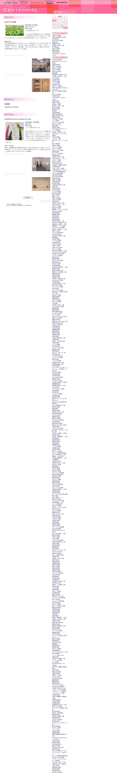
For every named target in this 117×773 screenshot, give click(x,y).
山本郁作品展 (55, 216)
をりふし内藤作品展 (57, 504)
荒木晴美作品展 (56, 262)
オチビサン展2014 (56, 676)
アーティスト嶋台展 (57, 147)
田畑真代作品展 (56, 43)
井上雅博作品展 (56, 592)
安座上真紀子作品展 (57, 175)
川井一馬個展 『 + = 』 (57, 497)
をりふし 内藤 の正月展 (58, 555)
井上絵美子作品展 (56, 476)
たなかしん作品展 (56, 727)
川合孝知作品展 (56, 96)
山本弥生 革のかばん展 (57, 747)
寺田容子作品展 (56, 609)
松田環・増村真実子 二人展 (59, 617)
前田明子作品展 (56, 410)
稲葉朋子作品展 (56, 379)
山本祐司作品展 (56, 397)
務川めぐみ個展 (56, 639)
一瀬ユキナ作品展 (56, 518)
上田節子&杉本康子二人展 (58, 184)
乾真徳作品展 (55, 640)
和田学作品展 (55, 217)
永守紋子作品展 (56, 81)
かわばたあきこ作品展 (57, 280)
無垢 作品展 (55, 125)
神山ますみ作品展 (56, 71)
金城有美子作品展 (56, 767)
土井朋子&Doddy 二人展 (58, 156)
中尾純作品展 (55, 298)
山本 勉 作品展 (56, 464)
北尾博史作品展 (56, 277)
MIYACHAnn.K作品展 (57, 40)
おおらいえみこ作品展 (57, 150)
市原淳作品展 (55, 548)
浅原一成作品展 (56, 143)
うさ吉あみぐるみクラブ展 (58, 762)
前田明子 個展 (55, 586)
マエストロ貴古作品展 (57, 173)
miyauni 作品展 (56, 469)
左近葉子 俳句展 (56, 449)
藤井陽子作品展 (56, 349)
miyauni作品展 (55, 538)
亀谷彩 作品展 (56, 745)
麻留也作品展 (55, 331)
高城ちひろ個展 (56, 145)
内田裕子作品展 (56, 188)
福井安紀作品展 (56, 645)
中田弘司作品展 (56, 673)
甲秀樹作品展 (55, 556)
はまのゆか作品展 (56, 234)
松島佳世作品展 (56, 481)
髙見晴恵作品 (55, 466)
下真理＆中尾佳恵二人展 (58, 716)
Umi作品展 (54, 614)
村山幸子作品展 (56, 107)
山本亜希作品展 (56, 448)
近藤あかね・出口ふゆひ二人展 (59, 321)
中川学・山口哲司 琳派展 (58, 606)
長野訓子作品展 (56, 178)
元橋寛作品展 (55, 522)
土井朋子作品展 (56, 611)
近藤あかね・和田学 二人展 (59, 224)
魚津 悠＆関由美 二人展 (58, 533)
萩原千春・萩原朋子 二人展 (59, 229)
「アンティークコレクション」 (59, 759)
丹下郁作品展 (55, 47)
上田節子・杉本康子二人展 (58, 132)
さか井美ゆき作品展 (57, 678)
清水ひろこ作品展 (56, 124)
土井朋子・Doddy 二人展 (58, 105)
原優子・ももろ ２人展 (57, 514)
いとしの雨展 (55, 120)
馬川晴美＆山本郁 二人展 (58, 385)
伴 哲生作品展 (55, 438)
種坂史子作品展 (56, 482)
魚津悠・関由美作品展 (57, 474)
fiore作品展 (54, 303)
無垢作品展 (55, 73)
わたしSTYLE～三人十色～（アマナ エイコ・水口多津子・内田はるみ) (60, 369)
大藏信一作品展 (56, 102)
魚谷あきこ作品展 (56, 104)
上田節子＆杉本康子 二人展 (59, 489)
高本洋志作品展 (56, 749)
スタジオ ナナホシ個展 (57, 347)
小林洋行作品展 (56, 375)
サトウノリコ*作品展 (57, 153)
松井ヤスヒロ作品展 (57, 706)
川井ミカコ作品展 (56, 94)
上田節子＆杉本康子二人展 (58, 235)
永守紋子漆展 (55, 288)
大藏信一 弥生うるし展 (57, 596)
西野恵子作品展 (56, 624)
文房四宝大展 (55, 647)
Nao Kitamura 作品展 (57, 119)
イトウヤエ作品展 (56, 191)
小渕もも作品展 (56, 69)
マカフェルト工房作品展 (58, 472)
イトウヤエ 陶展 (56, 138)
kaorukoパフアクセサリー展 (59, 550)
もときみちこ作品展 (57, 313)
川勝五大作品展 (56, 486)
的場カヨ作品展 (56, 509)
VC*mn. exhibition (56, 415)
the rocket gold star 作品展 (58, 306)
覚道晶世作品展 (56, 769)
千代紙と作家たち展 (57, 163)
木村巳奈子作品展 (56, 471)
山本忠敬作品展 (56, 650)
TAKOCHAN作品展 (57, 59)
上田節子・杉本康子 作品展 (59, 433)
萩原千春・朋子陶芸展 (57, 713)
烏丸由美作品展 (56, 52)
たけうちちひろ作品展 (57, 290)
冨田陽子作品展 (56, 333)
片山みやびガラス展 (57, 551)
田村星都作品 (55, 576)
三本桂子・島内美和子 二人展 (59, 436)
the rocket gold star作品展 (58, 420)
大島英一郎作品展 (56, 180)
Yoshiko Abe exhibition (57, 247)
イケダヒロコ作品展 (57, 719)
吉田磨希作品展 (56, 563)
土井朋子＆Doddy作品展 (58, 254)
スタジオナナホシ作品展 (58, 122)
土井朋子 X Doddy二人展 (59, 507)
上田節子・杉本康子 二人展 (59, 76)
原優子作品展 (55, 50)
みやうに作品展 (56, 314)
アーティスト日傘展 (57, 630)
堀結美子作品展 (56, 632)
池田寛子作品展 (56, 64)
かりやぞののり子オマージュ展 (59, 652)
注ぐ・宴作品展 (56, 760)
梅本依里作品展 (56, 569)
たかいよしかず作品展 (57, 573)
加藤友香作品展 (56, 732)
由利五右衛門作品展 (57, 114)
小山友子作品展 (56, 574)
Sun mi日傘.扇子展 (56, 744)
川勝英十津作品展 (56, 699)
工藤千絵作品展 (56, 112)
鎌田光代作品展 (56, 109)
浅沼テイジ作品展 (56, 648)
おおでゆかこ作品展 (57, 211)
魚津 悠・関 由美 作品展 (59, 425)
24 (62, 26)
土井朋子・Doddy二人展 (58, 45)
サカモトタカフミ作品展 (58, 168)
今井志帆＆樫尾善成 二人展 (59, 458)
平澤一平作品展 (56, 599)
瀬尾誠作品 (55, 643)
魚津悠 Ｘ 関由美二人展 (58, 584)
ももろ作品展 (55, 78)
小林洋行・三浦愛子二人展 (58, 278)
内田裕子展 (55, 42)
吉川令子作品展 (56, 48)
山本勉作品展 (55, 579)
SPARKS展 (54, 186)
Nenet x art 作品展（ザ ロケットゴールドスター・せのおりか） (59, 752)
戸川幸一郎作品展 (56, 66)
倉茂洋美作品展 (56, 212)
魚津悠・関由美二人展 (57, 115)
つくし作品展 (55, 662)
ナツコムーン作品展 (57, 660)
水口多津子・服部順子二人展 (59, 222)
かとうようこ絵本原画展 (58, 601)
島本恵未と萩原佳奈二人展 (58, 625)
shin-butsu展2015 (56, 653)
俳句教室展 (55, 237)
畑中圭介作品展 (56, 435)
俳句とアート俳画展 (57, 86)
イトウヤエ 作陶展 (57, 393)
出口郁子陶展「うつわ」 (58, 502)
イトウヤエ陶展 (56, 82)
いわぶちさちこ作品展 (57, 428)
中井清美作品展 (56, 354)
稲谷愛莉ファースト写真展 (58, 226)
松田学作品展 (55, 589)
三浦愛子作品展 (56, 334)
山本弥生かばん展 (56, 461)
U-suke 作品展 (55, 588)
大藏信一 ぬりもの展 (57, 456)
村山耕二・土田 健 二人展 (58, 341)
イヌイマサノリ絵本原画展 (58, 597)
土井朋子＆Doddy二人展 (58, 305)
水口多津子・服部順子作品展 (59, 165)
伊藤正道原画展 (56, 296)
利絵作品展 (55, 408)
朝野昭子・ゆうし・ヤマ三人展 (59, 209)
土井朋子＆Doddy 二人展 (58, 203)
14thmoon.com (9, 205)
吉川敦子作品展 (56, 79)
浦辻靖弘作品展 (56, 84)
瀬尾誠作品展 (55, 308)
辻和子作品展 (55, 670)
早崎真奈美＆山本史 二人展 (59, 704)
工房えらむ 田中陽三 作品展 (59, 37)
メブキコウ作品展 (56, 361)
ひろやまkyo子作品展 (57, 356)
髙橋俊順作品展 (56, 329)
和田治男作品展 (56, 477)
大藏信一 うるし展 (56, 675)
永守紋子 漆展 (55, 543)
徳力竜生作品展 (56, 523)
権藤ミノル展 (55, 196)
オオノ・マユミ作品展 (57, 487)
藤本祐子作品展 (56, 714)
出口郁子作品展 (56, 365)
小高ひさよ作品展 (56, 35)
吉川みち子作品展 (56, 244)
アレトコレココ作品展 (57, 286)
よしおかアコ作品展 (57, 380)
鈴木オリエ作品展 (56, 505)
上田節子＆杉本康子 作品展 (59, 382)
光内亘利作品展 (56, 346)
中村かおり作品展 (56, 161)
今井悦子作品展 (56, 520)
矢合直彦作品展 (56, 265)
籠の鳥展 (54, 110)
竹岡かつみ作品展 (56, 198)
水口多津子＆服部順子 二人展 (59, 267)
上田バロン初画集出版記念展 (59, 453)
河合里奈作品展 (56, 421)
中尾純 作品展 (56, 245)
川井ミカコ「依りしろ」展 (58, 352)
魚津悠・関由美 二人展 (58, 221)
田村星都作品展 (56, 490)
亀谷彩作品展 (55, 546)
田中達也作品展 (56, 578)
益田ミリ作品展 (56, 566)
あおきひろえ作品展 (57, 772)
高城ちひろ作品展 (56, 68)
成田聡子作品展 (56, 117)
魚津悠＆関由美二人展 (57, 364)
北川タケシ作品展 (56, 479)
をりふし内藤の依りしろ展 (58, 405)
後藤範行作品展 (56, 214)
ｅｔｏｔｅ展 (55, 729)
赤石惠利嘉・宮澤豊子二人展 (59, 74)
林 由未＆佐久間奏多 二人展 (59, 250)
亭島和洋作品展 (56, 731)
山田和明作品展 (56, 515)
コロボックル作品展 (57, 255)
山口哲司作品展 (56, 634)
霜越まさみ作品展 (56, 418)
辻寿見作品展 (55, 38)
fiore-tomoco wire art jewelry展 (59, 252)
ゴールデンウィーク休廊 (58, 693)
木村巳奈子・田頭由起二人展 (59, 272)
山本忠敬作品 (55, 459)
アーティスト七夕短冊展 (58, 527)
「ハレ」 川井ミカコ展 (57, 655)
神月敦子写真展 (56, 742)
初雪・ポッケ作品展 (57, 451)
